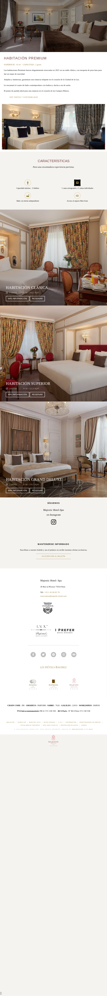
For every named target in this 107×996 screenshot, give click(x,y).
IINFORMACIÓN (71, 722)
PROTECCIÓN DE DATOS (69, 725)
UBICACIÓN (10, 722)
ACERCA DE (22, 722)
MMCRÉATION (77, 729)
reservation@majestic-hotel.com (53, 596)
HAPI (91, 729)
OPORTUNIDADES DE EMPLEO (90, 722)
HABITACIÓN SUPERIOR (28, 383)
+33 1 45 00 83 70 (52, 592)
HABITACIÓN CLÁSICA (27, 287)
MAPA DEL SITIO (35, 722)
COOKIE (84, 725)
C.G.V (60, 722)
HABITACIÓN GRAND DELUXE (34, 479)
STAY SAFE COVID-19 (50, 725)
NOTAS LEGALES (49, 722)
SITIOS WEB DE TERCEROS (30, 725)
